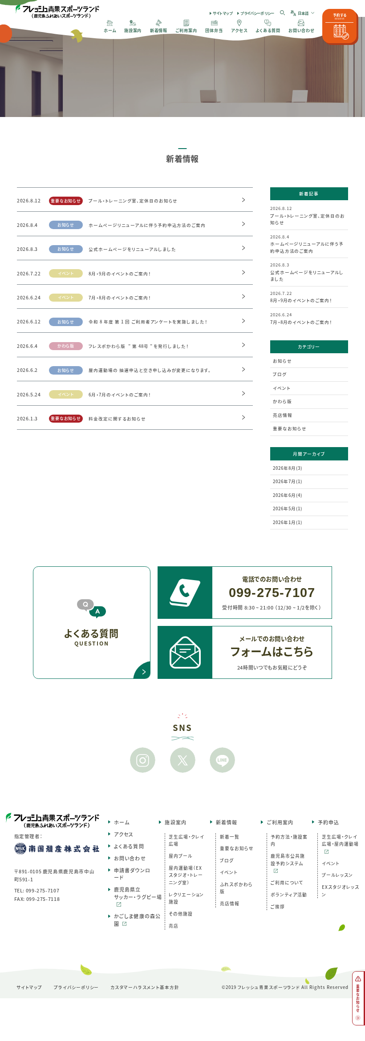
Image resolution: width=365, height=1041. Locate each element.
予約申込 (328, 822)
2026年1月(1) (287, 522)
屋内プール (180, 856)
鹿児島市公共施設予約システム (288, 860)
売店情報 (282, 415)
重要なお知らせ (290, 428)
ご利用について (287, 883)
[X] (182, 760)
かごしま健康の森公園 (137, 919)
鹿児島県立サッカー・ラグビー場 (138, 893)
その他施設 (181, 914)
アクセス (124, 834)
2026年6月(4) (287, 495)
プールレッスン (337, 875)
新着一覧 (229, 837)
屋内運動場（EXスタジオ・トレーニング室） (186, 875)
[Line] (222, 760)
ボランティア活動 (289, 895)
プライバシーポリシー (257, 13)
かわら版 (282, 401)
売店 (173, 926)
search (283, 13)
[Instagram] (142, 760)
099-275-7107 (43, 890)
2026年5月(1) (287, 508)
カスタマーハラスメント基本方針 (144, 987)
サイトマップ (222, 13)
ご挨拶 (278, 907)
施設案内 (175, 822)
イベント (282, 388)
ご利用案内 (280, 822)
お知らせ (282, 361)
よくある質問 (129, 846)
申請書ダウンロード (132, 874)
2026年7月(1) (287, 481)
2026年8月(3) (287, 468)
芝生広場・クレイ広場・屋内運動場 (340, 840)
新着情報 (226, 822)
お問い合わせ (130, 858)
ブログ (280, 374)
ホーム (122, 822)
